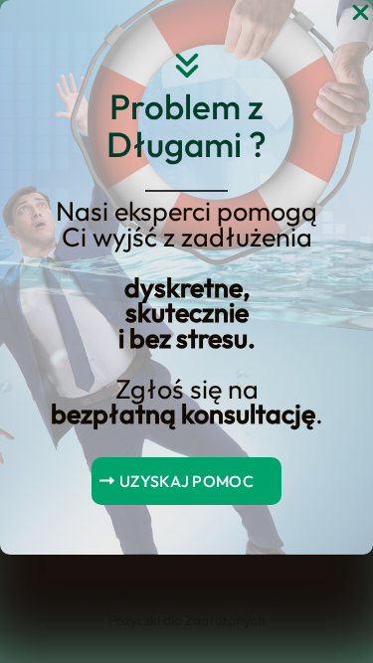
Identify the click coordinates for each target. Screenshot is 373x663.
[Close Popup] (360, 13)
